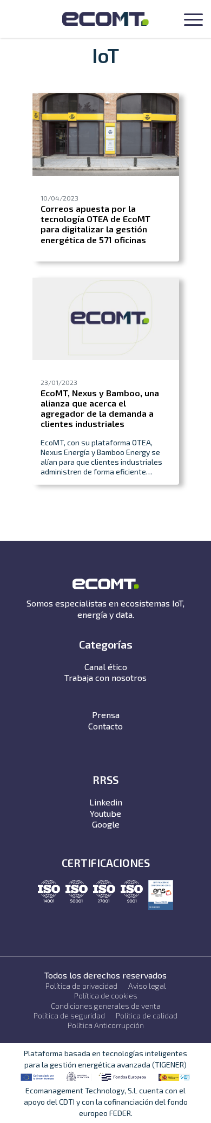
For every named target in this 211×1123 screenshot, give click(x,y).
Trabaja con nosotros (105, 677)
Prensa (106, 714)
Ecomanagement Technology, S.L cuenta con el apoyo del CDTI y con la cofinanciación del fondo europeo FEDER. (106, 1102)
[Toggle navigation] (193, 21)
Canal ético (105, 667)
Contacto (105, 726)
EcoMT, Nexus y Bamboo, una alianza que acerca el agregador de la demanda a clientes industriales (100, 408)
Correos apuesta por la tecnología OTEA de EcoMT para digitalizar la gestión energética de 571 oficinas (95, 224)
